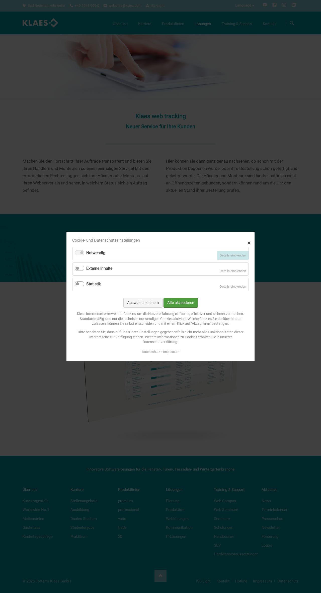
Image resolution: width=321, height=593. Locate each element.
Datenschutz (151, 351)
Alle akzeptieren (180, 302)
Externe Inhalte (99, 268)
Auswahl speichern (143, 302)
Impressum (171, 351)
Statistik (93, 284)
